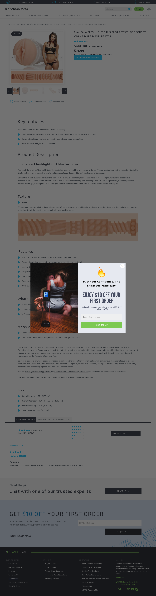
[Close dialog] (122, 266)
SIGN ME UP (102, 325)
